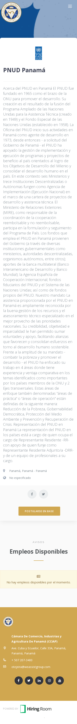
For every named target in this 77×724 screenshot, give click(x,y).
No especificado (20, 478)
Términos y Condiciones (27, 717)
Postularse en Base (39, 511)
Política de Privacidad (60, 717)
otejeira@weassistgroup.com (30, 667)
